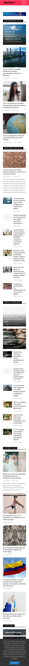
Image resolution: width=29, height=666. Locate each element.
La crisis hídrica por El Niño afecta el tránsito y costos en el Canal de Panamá (14, 172)
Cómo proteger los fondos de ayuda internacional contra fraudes (13, 138)
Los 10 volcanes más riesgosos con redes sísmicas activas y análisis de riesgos (19, 391)
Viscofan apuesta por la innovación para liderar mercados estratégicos (19, 219)
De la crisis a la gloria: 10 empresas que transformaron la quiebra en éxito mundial (19, 272)
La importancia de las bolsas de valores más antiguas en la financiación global (19, 203)
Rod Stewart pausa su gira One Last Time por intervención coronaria (14, 616)
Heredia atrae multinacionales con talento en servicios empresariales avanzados (19, 374)
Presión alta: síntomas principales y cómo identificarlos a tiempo (18, 357)
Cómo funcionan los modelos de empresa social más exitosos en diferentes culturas (14, 106)
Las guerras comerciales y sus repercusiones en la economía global (19, 289)
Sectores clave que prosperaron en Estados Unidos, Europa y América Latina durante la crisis (19, 256)
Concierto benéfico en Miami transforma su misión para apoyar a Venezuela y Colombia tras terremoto (14, 583)
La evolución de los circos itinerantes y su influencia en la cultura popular (14, 518)
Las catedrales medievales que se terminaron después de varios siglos (14, 550)
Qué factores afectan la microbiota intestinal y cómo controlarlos (19, 419)
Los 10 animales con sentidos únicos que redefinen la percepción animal (18, 435)
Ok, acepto (14, 663)
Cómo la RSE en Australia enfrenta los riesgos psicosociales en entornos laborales (12, 72)
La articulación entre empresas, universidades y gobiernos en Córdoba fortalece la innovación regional (19, 237)
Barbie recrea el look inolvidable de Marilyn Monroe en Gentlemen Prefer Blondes (14, 476)
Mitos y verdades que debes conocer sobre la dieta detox (19, 405)
